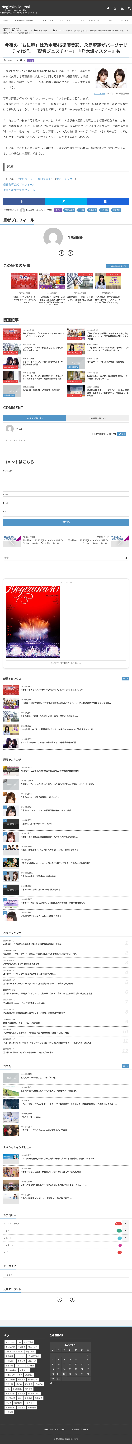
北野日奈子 (10, 1361)
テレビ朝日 (10, 1380)
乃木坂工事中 (33, 1356)
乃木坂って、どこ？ (14, 1375)
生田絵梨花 (17, 1389)
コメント (41, 210)
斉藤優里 (28, 1384)
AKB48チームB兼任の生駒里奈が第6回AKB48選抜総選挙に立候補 (50, 771)
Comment (7, 471)
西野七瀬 (9, 1384)
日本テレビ (10, 1407)
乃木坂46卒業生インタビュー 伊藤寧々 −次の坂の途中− (28, 1052)
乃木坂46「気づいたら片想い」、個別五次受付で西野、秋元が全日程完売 (53, 903)
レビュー (62, 1252)
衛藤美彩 (116, 210)
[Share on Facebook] (108, 9)
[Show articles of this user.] (34, 237)
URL (5, 511)
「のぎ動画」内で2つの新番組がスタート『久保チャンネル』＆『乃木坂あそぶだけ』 (107, 300)
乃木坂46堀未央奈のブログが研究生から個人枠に (24, 1003)
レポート (109, 20)
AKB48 (8, 1403)
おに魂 (81, 210)
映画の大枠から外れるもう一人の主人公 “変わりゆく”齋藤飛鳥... (49, 1091)
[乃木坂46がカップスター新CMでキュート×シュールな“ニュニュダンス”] (24, 286)
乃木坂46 (92, 210)
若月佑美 (29, 1375)
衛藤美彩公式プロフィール (19, 184)
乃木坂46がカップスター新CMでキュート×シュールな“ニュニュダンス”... (53, 690)
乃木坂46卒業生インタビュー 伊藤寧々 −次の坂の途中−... (46, 1198)
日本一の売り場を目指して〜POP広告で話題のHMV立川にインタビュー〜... (53, 1185)
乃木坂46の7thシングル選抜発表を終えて (21, 964)
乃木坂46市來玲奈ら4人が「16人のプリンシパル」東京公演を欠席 (49, 850)
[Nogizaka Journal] (15, 10)
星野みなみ (30, 1352)
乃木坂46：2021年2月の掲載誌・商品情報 (41, 390)
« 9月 (52, 1383)
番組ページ (25, 179)
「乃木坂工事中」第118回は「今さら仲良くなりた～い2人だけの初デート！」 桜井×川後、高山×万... (48, 1043)
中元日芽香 (10, 1347)
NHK (7, 1389)
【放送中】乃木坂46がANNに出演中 (36, 824)
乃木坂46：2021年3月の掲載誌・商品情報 (105, 362)
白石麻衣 (21, 1361)
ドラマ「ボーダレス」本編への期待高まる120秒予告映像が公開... (49, 742)
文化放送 (28, 1398)
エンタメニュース (46, 20)
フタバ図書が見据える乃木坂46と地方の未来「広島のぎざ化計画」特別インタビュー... (58, 1158)
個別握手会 (33, 1380)
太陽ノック (10, 1394)
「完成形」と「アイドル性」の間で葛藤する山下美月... (44, 1130)
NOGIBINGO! (34, 1394)
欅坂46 (19, 1384)
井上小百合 (33, 1347)
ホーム (6, 20)
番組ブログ (44, 179)
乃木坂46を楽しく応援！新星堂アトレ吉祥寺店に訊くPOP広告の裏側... (51, 1172)
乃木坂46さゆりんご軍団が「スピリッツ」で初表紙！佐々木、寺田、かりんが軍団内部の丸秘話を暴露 (47, 993)
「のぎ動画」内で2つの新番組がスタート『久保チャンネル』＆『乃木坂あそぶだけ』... (59, 729)
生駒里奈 (21, 1347)
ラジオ (30, 61)
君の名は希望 (11, 1370)
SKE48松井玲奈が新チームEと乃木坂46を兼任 (41, 916)
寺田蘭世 (9, 1356)
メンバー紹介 (99, 93)
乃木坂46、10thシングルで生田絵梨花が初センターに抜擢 (46, 810)
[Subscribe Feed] (122, 9)
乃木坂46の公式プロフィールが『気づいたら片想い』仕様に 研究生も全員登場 (38, 983)
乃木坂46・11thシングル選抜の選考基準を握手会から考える (29, 974)
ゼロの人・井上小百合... (31, 1117)
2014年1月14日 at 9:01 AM (104, 434)
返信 (123, 434)
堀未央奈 (18, 1403)
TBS (19, 1398)
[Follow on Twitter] (115, 9)
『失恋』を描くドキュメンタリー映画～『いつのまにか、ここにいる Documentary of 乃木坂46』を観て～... (69, 1104)
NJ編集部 (30, 210)
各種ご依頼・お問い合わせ (55, 1429)
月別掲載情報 (73, 367)
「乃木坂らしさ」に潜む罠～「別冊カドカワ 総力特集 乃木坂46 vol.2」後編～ (37, 1033)
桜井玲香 (28, 1389)
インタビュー (94, 20)
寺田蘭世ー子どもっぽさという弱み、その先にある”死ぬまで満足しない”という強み (57, 784)
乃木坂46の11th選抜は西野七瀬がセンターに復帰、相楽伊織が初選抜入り (35, 1013)
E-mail (5, 503)
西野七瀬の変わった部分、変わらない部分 (21, 1023)
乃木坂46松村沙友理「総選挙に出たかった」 (40, 797)
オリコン (20, 1366)
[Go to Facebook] (61, 253)
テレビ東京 (10, 1342)
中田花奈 (32, 1407)
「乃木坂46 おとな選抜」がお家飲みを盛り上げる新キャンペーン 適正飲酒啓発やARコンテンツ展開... (66, 703)
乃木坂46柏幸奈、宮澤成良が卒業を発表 (38, 876)
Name (5, 495)
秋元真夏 (9, 1412)
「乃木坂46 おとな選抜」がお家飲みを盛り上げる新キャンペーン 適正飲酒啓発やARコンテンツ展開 (107, 336)
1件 (24, 61)
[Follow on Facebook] (72, 1299)
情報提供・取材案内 (11, 28)
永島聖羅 (104, 210)
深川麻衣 (30, 1366)
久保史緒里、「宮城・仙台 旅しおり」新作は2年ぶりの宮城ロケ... (49, 716)
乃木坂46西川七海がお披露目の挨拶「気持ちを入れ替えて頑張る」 (50, 837)
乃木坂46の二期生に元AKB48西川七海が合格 (40, 889)
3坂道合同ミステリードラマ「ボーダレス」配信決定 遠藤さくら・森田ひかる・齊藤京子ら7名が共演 (108, 393)
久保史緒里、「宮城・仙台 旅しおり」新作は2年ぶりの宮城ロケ (80, 300)
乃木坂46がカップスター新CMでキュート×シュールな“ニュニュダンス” (24, 300)
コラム (79, 20)
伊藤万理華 (28, 1342)
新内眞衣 (21, 1380)
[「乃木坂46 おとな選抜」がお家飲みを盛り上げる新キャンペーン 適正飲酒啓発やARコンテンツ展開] (52, 286)
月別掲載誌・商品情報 (24, 20)
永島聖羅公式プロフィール (19, 190)
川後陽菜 (21, 1407)
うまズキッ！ (30, 1403)
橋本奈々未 (24, 1370)
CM (19, 1342)
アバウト (122, 20)
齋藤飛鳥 (9, 1366)
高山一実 (32, 1361)
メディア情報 (65, 20)
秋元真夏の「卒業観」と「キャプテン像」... (40, 1077)
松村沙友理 (10, 1398)
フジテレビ (20, 1356)
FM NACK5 (69, 210)
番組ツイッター (65, 179)
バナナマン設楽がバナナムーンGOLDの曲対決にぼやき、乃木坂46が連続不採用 (55, 863)
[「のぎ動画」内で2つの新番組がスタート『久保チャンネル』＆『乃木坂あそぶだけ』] (108, 286)
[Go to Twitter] (70, 253)
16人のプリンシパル (14, 1352)
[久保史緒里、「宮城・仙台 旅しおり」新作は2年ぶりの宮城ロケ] (80, 286)
